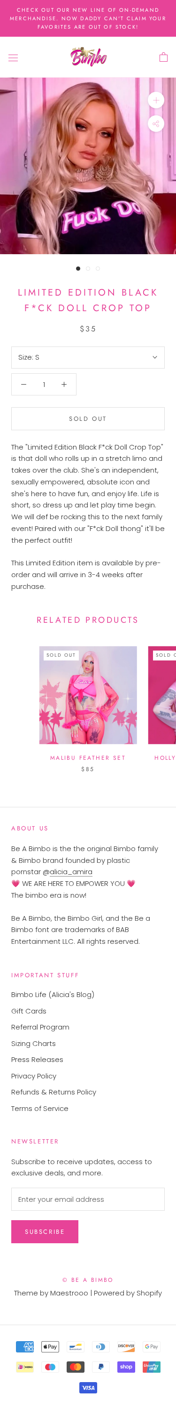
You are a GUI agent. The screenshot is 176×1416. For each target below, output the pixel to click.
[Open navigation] (13, 57)
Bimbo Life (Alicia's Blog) (52, 994)
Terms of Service (40, 1108)
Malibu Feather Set (88, 758)
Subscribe (45, 1231)
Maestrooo (69, 1293)
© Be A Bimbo (88, 1280)
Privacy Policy (33, 1076)
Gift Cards (28, 1011)
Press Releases (37, 1059)
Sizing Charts (33, 1043)
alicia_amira (71, 872)
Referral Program (40, 1027)
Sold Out (88, 418)
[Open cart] (164, 57)
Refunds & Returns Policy (53, 1092)
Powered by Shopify (128, 1293)
